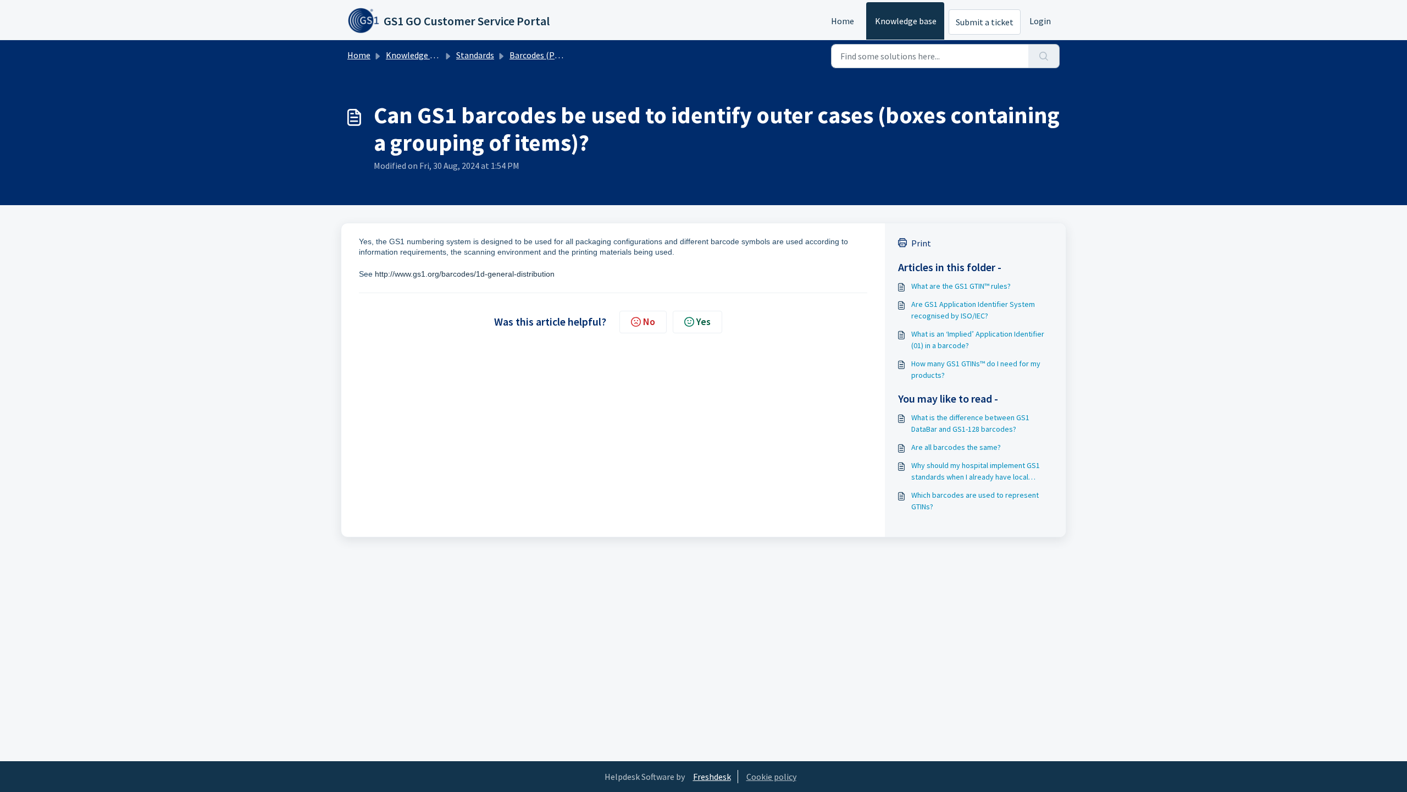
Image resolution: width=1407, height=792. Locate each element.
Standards (475, 55)
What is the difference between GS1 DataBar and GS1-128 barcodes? (970, 423)
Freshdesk (712, 776)
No (649, 321)
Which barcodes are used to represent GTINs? (975, 501)
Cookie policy (771, 776)
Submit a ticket (984, 22)
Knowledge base (906, 20)
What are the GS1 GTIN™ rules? (961, 286)
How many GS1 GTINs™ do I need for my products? (975, 369)
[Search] (1044, 56)
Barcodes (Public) (542, 55)
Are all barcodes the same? (956, 447)
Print (921, 243)
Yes (703, 321)
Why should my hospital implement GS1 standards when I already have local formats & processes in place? (975, 471)
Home (842, 20)
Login (1040, 20)
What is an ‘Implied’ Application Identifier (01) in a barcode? (977, 339)
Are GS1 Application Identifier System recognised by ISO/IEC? (973, 310)
